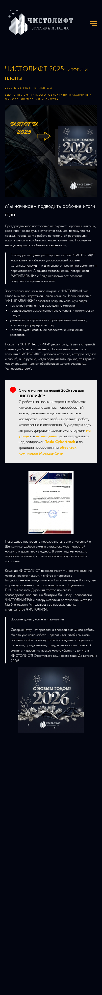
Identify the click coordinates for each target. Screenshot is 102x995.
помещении (46, 436)
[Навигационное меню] (93, 23)
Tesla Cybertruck (60, 441)
